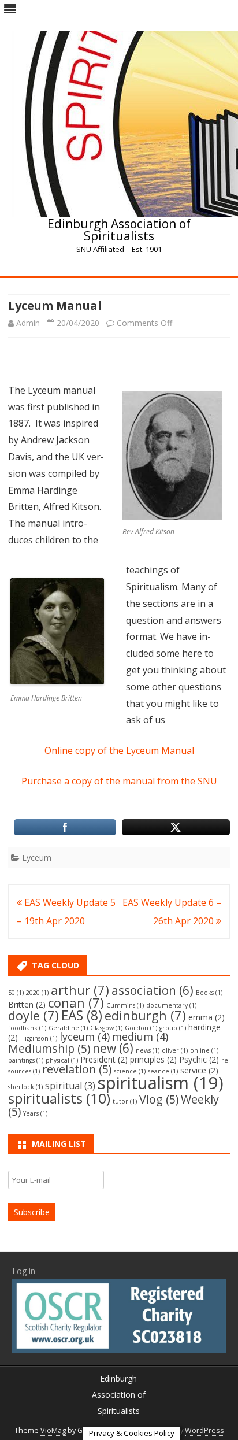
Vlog (158, 1099)
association (152, 990)
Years (35, 1113)
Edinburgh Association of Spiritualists (119, 230)
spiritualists (59, 1098)
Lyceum (36, 857)
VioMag (53, 1430)
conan (76, 1002)
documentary (171, 1005)
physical (62, 1060)
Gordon (141, 1028)
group (172, 1028)
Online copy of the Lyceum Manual (119, 750)
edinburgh (145, 1015)
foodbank (27, 1028)
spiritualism (161, 1082)
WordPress (204, 1430)
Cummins (125, 1005)
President (104, 1059)
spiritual (70, 1085)
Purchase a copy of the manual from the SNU (119, 781)
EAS (81, 1015)
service (199, 1070)
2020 (37, 993)
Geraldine (68, 1028)
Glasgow (106, 1028)
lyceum (85, 1036)
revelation (76, 1069)
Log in (23, 1270)
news (147, 1050)
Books (209, 993)
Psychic (199, 1059)
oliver (175, 1050)
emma (206, 1017)
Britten (27, 1004)
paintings (25, 1060)
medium (140, 1036)
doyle (33, 1015)
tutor (125, 1101)
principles (153, 1059)
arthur (80, 990)
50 (16, 993)
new (112, 1048)
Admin (28, 322)
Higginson (38, 1038)
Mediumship (49, 1048)
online (204, 1050)
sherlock (25, 1087)
